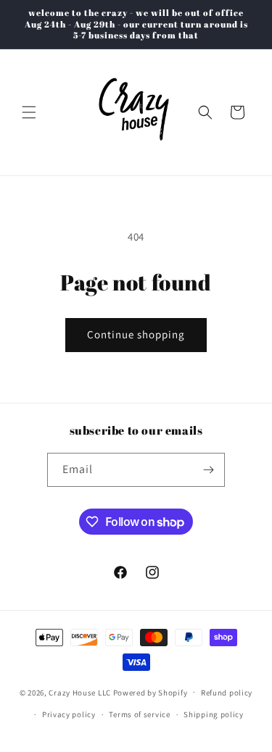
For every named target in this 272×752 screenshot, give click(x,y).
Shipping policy (214, 714)
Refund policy (226, 693)
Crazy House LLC (80, 692)
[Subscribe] (208, 470)
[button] (29, 112)
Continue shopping (136, 334)
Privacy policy (69, 714)
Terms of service (139, 714)
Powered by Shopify (150, 692)
